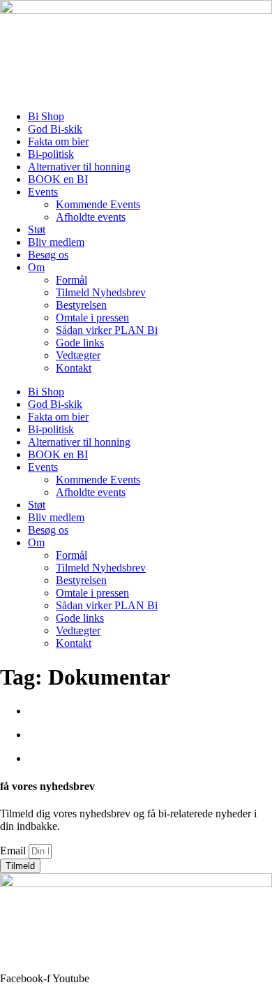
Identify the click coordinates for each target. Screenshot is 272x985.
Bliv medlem (56, 242)
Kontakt (73, 368)
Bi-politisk (51, 154)
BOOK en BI (58, 179)
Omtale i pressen (92, 317)
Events (43, 192)
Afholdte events (91, 217)
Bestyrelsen (81, 305)
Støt (36, 229)
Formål (71, 280)
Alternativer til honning (79, 167)
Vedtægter (78, 355)
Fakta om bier (58, 141)
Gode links (80, 343)
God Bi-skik (55, 129)
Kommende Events (98, 204)
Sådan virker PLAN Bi (107, 330)
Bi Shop (46, 116)
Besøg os (48, 255)
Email (14, 850)
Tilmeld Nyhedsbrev (101, 292)
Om (36, 267)
